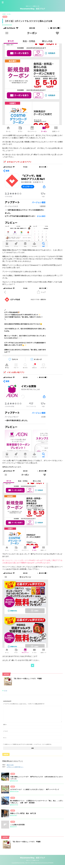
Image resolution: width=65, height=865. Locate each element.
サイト (4, 737)
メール (5, 731)
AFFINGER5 (50, 862)
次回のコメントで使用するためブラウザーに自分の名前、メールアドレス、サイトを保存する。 (28, 744)
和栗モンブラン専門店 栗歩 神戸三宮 (23, 813)
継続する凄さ (10, 765)
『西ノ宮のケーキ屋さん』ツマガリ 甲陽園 (27, 678)
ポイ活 (5, 690)
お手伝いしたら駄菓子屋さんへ (15, 767)
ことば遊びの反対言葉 (17, 824)
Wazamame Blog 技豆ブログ (32, 9)
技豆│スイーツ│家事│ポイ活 (32, 860)
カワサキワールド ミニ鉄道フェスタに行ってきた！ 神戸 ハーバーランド (34, 789)
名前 (4, 724)
